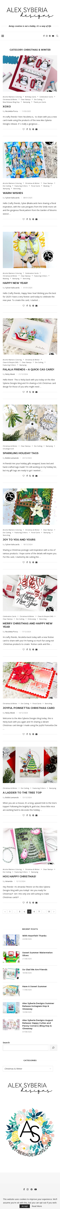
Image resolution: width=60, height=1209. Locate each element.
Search (6, 1042)
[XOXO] (30, 73)
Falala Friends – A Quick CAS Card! (28, 369)
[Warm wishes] (30, 160)
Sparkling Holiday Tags (21, 453)
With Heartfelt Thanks (34, 935)
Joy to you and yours (19, 539)
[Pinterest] (50, 36)
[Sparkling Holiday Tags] (30, 423)
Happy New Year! (15, 283)
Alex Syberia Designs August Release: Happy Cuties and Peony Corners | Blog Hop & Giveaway (37, 1024)
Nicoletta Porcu (11, 111)
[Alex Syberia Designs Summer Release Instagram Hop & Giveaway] (11, 1007)
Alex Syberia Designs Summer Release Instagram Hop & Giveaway (38, 1006)
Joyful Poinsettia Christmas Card (29, 708)
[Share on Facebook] (27, 129)
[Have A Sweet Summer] (11, 990)
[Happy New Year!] (30, 250)
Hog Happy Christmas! (19, 876)
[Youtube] (53, 36)
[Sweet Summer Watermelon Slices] (11, 957)
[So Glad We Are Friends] (11, 973)
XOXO (7, 106)
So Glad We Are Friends (34, 969)
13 (49, 911)
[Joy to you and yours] (30, 506)
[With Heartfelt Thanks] (11, 940)
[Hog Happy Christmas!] (30, 846)
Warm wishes (13, 193)
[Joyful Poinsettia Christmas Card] (30, 680)
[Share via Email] (36, 129)
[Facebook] (44, 36)
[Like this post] (24, 129)
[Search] (57, 36)
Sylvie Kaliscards (12, 197)
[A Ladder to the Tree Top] (30, 765)
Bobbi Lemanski (12, 458)
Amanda (8, 881)
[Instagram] (47, 36)
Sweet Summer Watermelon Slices (37, 954)
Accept (25, 1206)
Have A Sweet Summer (34, 986)
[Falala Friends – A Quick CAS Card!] (30, 336)
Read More (37, 1206)
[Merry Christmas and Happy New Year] (30, 593)
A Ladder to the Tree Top (22, 792)
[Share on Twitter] (30, 129)
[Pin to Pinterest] (33, 129)
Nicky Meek (10, 374)
